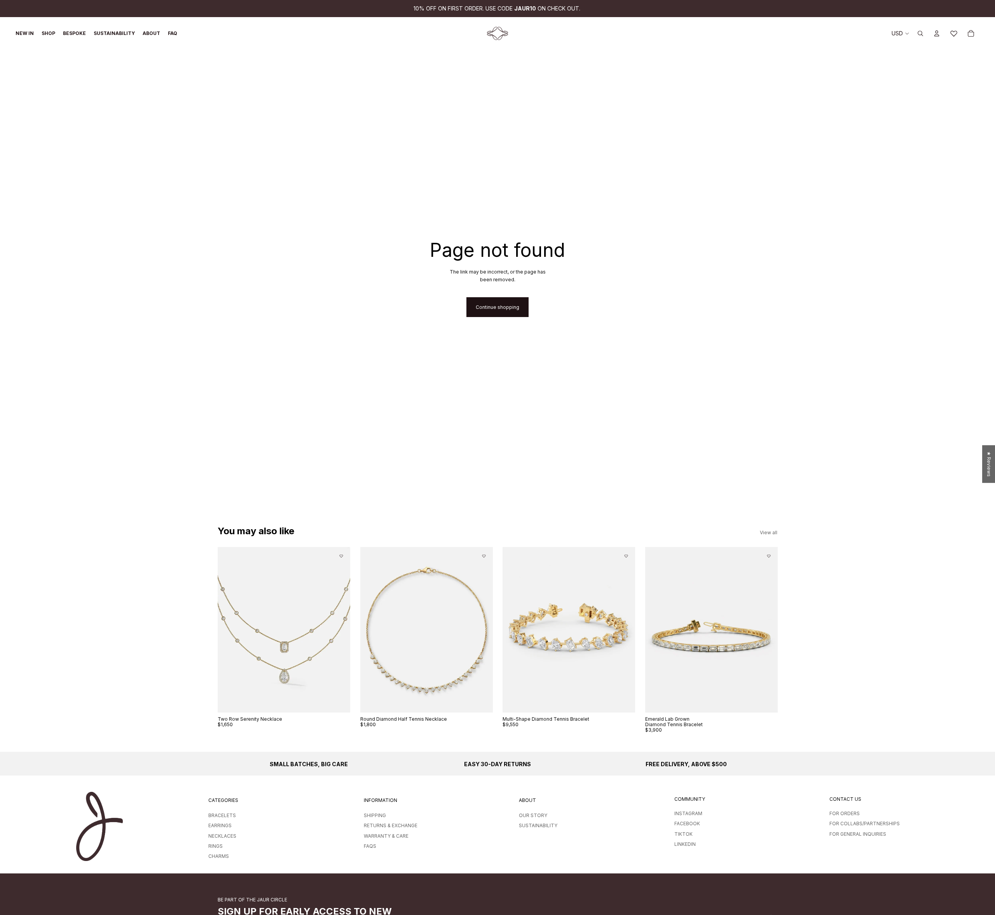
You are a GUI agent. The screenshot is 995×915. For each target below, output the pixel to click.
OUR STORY (533, 815)
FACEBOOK (687, 823)
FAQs (370, 846)
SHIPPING (375, 815)
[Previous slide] (229, 629)
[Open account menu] (936, 33)
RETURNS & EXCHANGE (390, 825)
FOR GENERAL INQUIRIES (857, 834)
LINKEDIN (685, 844)
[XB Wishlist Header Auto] (953, 33)
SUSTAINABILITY (538, 825)
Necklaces (222, 836)
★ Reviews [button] (989, 463)
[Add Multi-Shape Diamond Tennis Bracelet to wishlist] (626, 556)
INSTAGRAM (688, 813)
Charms (218, 856)
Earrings (220, 825)
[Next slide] (338, 629)
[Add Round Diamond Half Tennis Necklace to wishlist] (483, 556)
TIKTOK (683, 834)
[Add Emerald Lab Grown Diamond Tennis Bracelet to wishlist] (768, 556)
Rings (215, 846)
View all (768, 532)
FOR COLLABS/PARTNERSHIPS (864, 823)
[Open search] (920, 33)
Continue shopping (497, 307)
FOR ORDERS (844, 813)
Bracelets (222, 815)
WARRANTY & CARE (386, 836)
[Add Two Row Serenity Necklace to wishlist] (341, 556)
